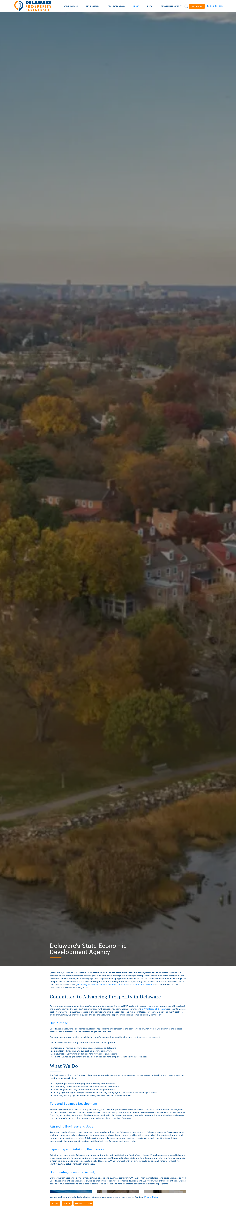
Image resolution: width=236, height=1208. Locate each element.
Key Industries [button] (92, 6)
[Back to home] (33, 6)
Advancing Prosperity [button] (171, 6)
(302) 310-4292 (215, 6)
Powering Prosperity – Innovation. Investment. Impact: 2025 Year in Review (114, 984)
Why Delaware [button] (71, 6)
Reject (67, 1203)
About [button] (136, 6)
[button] (186, 6)
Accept (55, 1203)
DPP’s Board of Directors (154, 1009)
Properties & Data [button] (116, 6)
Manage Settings (83, 1203)
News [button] (149, 6)
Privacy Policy (151, 1197)
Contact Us (197, 6)
